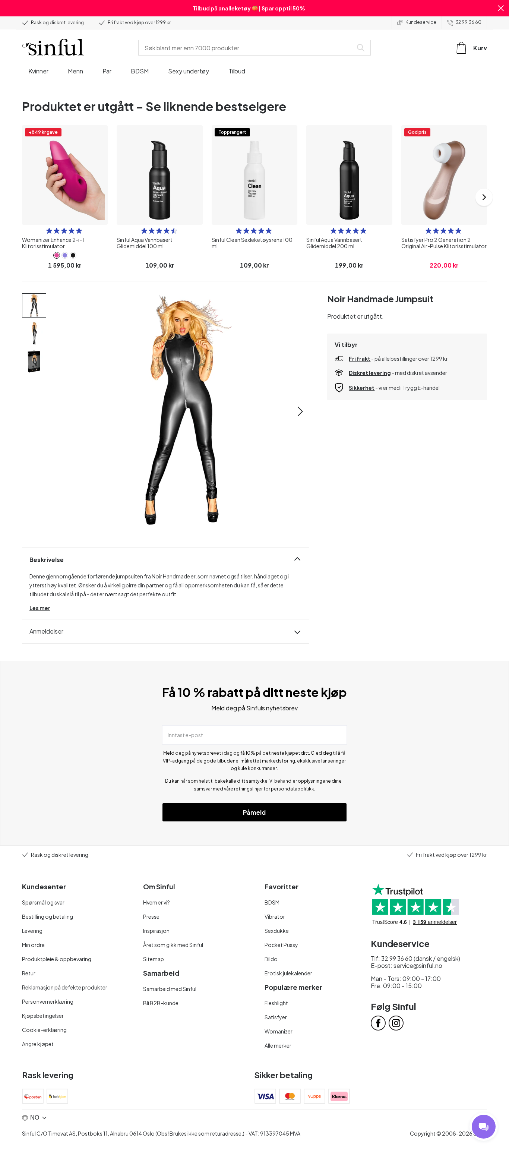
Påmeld (254, 812)
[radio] (49, 231)
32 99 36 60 (468, 22)
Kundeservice (420, 22)
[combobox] (247, 47)
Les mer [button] (39, 608)
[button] (501, 8)
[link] (56, 255)
